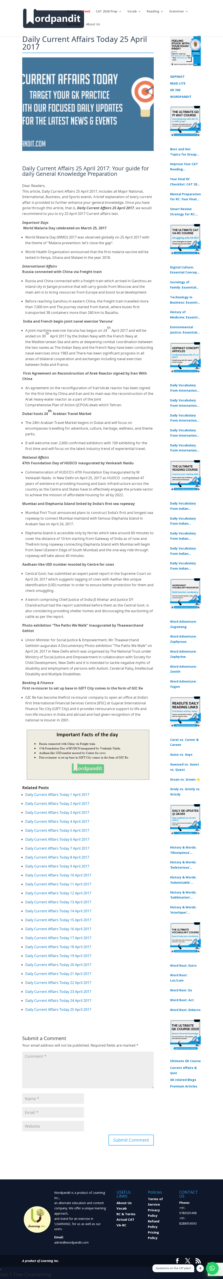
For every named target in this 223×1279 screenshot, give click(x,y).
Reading (153, 11)
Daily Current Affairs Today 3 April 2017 (57, 812)
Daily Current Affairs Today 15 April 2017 (58, 920)
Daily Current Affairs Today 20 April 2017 (58, 964)
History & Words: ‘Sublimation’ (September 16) (183, 895)
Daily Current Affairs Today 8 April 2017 (57, 857)
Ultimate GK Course (185, 1061)
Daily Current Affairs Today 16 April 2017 (58, 928)
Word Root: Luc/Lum (179, 977)
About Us (93, 24)
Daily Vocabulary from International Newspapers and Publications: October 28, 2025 (184, 418)
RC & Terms (126, 1214)
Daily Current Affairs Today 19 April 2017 (58, 955)
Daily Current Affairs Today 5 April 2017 (57, 830)
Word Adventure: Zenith (183, 669)
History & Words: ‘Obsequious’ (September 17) (183, 850)
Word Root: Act (182, 1000)
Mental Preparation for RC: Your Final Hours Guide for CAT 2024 (185, 197)
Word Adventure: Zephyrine (183, 654)
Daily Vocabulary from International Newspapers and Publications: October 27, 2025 (184, 433)
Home (71, 11)
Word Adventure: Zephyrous (183, 639)
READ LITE (178, 83)
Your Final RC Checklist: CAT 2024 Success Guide (185, 182)
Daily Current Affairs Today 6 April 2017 (57, 839)
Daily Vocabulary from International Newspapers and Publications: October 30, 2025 (184, 403)
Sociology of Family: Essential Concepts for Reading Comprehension (183, 285)
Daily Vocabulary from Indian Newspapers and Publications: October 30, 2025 (183, 521)
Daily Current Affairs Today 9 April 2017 (57, 866)
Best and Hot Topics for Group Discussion (183, 152)
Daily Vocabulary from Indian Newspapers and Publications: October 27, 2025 (183, 551)
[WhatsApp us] (212, 1268)
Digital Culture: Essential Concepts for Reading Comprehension (185, 270)
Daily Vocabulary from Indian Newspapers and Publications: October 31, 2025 (183, 506)
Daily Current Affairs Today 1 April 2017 (57, 794)
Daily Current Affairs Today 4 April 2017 (57, 821)
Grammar (176, 11)
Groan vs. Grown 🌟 (185, 779)
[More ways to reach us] (200, 1268)
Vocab (132, 11)
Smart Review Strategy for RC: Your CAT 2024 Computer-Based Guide (183, 212)
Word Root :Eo (181, 990)
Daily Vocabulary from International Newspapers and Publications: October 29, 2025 (184, 448)
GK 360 (175, 90)
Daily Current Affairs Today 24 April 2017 (58, 1000)
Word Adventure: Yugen (183, 684)
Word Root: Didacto (185, 1010)
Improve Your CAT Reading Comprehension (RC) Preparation (184, 167)
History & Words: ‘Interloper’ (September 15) (183, 910)
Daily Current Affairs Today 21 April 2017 (58, 973)
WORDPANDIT (180, 97)
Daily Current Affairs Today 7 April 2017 (57, 848)
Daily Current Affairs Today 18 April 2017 (58, 946)
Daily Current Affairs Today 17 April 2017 (58, 937)
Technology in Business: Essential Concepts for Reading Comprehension (185, 300)
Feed (86, 11)
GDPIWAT (177, 76)
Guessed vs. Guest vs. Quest (184, 767)
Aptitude (73, 24)
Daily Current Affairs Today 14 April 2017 (58, 911)
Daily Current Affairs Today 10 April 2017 (58, 875)
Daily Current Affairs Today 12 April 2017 (58, 893)
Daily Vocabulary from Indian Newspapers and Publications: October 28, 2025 (183, 536)
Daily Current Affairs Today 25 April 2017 (58, 1009)
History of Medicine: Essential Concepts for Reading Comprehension (185, 315)
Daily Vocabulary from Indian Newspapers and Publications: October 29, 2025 (183, 566)
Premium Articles (183, 1086)
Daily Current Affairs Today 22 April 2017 (58, 982)
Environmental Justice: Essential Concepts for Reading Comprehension (183, 330)
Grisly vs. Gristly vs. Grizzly (185, 791)
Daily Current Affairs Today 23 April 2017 (58, 991)
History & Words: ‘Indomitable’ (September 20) (183, 880)
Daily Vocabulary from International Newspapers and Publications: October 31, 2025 (184, 388)
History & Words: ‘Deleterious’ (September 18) (183, 865)
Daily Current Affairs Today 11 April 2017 (58, 884)
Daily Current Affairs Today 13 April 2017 (58, 902)
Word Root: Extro (183, 965)
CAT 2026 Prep (106, 11)
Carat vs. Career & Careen (184, 742)
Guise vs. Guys (181, 754)
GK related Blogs (183, 1080)
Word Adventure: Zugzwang (183, 624)
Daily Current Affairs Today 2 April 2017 (57, 803)
